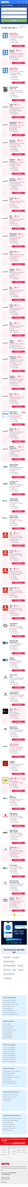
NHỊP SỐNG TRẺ (14, 1148)
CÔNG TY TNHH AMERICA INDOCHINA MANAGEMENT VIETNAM (16, 644)
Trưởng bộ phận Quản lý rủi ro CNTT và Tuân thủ (12, 778)
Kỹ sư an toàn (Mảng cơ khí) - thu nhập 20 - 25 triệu (11, 569)
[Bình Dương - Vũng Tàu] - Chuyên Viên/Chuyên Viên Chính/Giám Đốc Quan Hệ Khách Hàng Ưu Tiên (13, 357)
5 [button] (17, 915)
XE (8, 1155)
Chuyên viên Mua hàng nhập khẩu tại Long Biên (12, 588)
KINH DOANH (8, 1148)
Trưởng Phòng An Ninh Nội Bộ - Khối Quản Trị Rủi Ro (12, 198)
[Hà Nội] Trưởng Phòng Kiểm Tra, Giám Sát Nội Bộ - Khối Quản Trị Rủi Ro (12, 287)
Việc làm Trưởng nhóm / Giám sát (11, 1077)
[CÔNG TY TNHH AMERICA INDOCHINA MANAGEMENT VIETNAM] (5, 643)
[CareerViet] (18, 1143)
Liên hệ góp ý (4, 1182)
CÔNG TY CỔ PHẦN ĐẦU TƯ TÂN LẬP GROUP (17, 884)
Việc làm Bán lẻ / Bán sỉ (9, 1006)
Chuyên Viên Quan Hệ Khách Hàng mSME (12, 105)
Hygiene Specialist (12, 658)
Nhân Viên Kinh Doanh (14, 87)
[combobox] (14, 9)
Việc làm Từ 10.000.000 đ (9, 1053)
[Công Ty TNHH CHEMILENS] (5, 833)
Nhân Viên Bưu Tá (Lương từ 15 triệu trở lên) (14, 744)
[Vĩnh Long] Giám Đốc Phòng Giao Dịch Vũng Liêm (11, 394)
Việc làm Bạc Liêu (7, 1032)
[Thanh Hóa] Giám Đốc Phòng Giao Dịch (12, 429)
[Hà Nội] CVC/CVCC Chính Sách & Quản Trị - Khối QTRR (13, 270)
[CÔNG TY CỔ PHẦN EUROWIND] (5, 677)
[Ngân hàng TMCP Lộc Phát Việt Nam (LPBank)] (5, 107)
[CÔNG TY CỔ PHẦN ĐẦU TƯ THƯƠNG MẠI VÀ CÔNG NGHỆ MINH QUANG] (5, 89)
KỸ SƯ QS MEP (13, 865)
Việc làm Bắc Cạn (7, 1034)
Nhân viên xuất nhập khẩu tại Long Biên (11, 606)
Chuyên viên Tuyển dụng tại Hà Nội (12, 551)
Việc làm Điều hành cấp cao (10, 1083)
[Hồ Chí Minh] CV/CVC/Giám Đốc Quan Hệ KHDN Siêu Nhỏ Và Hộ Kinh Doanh (13, 123)
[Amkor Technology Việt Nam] (5, 798)
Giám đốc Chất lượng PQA (14, 482)
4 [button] (14, 915)
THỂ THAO (19, 1147)
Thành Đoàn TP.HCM (5, 1179)
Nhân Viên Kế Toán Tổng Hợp (14, 727)
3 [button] (11, 915)
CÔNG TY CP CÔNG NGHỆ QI (16, 626)
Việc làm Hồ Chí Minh (8, 1026)
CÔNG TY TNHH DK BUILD (16, 867)
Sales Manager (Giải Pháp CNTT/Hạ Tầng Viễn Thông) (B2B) (14, 624)
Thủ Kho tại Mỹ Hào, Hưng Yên (11, 533)
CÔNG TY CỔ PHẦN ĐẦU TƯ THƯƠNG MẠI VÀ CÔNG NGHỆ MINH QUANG (16, 90)
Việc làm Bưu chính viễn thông (10, 1014)
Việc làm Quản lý (7, 1079)
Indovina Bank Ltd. (14, 781)
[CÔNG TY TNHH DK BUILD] (5, 868)
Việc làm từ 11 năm (7, 1130)
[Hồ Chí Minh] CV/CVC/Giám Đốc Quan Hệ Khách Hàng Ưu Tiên (13, 234)
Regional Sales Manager (14, 68)
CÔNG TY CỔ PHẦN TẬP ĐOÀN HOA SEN (17, 764)
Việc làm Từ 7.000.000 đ (9, 1051)
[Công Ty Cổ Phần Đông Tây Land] (5, 850)
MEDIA (3, 1147)
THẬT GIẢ (24, 1152)
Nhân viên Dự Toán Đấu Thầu (14, 813)
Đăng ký (19, 5)
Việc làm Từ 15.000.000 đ (9, 1055)
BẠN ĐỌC (24, 1150)
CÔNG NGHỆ (9, 1152)
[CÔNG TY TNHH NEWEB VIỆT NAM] (5, 467)
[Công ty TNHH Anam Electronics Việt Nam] (5, 501)
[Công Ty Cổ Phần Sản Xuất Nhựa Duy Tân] (5, 414)
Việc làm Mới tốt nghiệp (9, 1073)
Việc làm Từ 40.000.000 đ (9, 1061)
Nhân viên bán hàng (9, 974)
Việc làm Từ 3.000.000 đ (9, 1047)
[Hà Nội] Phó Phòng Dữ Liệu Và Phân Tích (11, 323)
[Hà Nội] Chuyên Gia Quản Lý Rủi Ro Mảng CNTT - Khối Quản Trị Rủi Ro (12, 216)
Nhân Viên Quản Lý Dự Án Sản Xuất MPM (14, 465)
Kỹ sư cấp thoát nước (9, 965)
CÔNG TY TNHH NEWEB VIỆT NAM (16, 467)
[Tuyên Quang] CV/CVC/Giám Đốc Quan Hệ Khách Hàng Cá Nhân (13, 341)
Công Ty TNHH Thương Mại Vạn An (17, 36)
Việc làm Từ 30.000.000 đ (9, 1059)
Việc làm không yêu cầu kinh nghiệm (12, 1118)
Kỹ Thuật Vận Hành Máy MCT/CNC (12, 898)
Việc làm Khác (6, 1100)
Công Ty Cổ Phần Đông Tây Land (16, 850)
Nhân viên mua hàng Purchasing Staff (14, 516)
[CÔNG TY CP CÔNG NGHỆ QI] (5, 626)
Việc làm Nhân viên (8, 1075)
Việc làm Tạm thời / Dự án (9, 1096)
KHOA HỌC (19, 1150)
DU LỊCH (9, 1157)
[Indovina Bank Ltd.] (5, 780)
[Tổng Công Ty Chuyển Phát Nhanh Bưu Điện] (5, 746)
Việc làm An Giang (7, 1028)
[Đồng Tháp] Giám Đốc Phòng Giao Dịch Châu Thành (11, 252)
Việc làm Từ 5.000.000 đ (9, 1049)
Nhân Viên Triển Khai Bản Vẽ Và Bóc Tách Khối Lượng (14, 641)
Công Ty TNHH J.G (14, 712)
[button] (23, 2)
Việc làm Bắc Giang (8, 1036)
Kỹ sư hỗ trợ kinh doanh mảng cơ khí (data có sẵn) (14, 692)
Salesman (20, 965)
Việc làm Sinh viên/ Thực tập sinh (11, 1071)
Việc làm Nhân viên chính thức (10, 1094)
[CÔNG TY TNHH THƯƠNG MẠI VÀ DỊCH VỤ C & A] (5, 729)
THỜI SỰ (4, 1150)
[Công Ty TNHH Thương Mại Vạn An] (5, 36)
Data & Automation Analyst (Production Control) (13, 796)
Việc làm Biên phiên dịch (9, 1012)
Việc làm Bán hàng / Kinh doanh (11, 1004)
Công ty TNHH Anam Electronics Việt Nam (15, 502)
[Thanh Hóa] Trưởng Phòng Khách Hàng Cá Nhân (12, 305)
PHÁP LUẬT (3, 1154)
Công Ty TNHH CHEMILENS (16, 833)
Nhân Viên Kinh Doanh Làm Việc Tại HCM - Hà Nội (14, 831)
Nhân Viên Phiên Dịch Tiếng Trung (14, 881)
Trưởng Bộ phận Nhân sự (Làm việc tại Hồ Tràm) (12, 848)
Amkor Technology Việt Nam (16, 799)
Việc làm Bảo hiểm (7, 1008)
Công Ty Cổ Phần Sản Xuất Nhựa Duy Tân (16, 415)
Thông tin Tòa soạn (5, 1177)
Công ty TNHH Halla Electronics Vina (17, 901)
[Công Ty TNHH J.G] (5, 711)
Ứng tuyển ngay (18, 45)
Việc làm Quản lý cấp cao (9, 1081)
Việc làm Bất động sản (8, 1010)
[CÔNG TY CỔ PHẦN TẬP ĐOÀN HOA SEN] (5, 763)
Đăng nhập (24, 5)
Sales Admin (7, 957)
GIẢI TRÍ (14, 1153)
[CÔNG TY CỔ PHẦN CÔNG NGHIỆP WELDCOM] (5, 535)
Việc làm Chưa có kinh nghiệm (10, 1120)
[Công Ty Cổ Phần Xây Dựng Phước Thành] (5, 815)
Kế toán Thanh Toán (13, 675)
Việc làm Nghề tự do (8, 1098)
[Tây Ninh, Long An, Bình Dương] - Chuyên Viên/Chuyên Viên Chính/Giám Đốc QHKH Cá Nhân (13, 160)
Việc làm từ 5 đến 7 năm (9, 1126)
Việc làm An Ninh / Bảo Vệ (9, 1000)
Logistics (20, 970)
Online (14, 970)
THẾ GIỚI (4, 1152)
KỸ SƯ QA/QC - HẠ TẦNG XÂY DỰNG (11, 709)
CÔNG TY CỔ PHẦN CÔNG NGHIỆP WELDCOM (16, 536)
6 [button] (20, 915)
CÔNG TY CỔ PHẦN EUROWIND (17, 678)
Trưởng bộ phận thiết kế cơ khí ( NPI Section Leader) (14, 499)
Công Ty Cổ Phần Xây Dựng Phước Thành (16, 816)
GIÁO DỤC (24, 1147)
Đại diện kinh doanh (9, 961)
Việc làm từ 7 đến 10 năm (9, 1128)
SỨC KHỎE (19, 1152)
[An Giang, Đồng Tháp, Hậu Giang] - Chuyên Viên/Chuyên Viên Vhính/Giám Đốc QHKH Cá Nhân (13, 179)
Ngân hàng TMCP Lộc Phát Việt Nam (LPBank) (17, 108)
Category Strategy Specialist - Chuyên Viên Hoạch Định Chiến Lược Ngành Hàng (14, 761)
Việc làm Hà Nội (7, 1024)
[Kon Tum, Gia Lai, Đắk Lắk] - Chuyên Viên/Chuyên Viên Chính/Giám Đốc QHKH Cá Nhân (13, 140)
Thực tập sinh (7, 978)
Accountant (16, 957)
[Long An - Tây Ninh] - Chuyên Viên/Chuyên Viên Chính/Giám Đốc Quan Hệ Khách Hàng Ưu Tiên (13, 376)
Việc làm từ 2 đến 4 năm (9, 1124)
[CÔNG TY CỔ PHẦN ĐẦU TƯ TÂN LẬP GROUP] (5, 883)
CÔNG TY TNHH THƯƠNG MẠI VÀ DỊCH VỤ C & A (17, 730)
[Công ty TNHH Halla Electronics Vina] (5, 900)
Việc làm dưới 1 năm (8, 1122)
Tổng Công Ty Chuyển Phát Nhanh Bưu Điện (16, 747)
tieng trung (7, 970)
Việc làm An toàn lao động (9, 1002)
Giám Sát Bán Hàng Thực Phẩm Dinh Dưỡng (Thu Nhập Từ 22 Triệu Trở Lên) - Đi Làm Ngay (14, 34)
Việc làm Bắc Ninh (7, 1038)
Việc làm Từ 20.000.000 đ (9, 1057)
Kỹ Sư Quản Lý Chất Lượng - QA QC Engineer (14, 412)
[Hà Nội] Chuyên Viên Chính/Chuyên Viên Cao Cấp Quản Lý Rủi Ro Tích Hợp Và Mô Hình (14, 447)
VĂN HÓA (14, 1151)
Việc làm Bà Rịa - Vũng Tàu (9, 1030)
